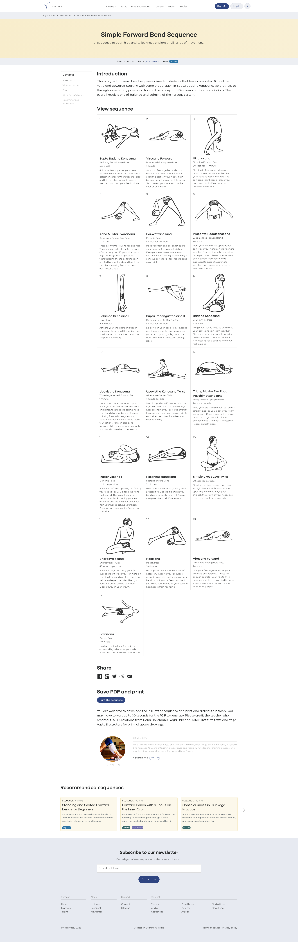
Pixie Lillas (154, 758)
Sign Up (221, 6)
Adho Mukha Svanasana (117, 234)
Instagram (96, 904)
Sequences (157, 912)
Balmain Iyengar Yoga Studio (199, 745)
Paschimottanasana (161, 476)
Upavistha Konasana (114, 391)
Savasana (106, 634)
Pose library (187, 904)
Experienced (137, 828)
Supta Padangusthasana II (165, 316)
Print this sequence (111, 700)
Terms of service (211, 928)
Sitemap (125, 908)
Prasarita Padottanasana (211, 234)
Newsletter (96, 912)
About (64, 904)
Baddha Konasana (206, 316)
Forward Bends (152, 61)
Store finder (218, 908)
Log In (236, 6)
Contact (125, 904)
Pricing (64, 912)
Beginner (173, 61)
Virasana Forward (159, 158)
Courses (159, 6)
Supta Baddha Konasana (117, 158)
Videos (110, 6)
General (126, 828)
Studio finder (219, 904)
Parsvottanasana (159, 234)
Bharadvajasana (111, 558)
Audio (123, 6)
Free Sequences (140, 6)
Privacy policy (229, 928)
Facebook (96, 908)
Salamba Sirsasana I (114, 316)
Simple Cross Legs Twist (210, 476)
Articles (182, 6)
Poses (171, 6)
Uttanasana (201, 158)
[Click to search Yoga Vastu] (247, 6)
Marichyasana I (110, 476)
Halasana (153, 558)
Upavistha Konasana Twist (165, 391)
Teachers (66, 908)
